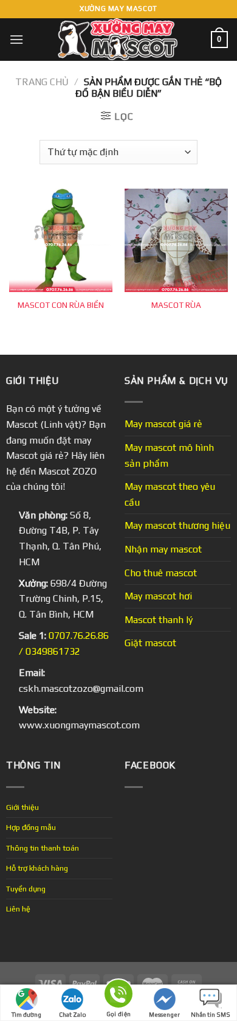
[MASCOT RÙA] (176, 240)
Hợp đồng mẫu (31, 827)
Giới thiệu (22, 807)
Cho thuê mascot (161, 573)
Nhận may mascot (163, 549)
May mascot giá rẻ (163, 424)
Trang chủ (42, 82)
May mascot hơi (158, 596)
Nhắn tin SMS (210, 1014)
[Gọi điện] (118, 995)
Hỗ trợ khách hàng (37, 868)
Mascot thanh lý (159, 619)
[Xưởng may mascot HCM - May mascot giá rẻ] (118, 39)
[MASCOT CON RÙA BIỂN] (60, 240)
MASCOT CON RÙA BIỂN (61, 305)
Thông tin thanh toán (42, 847)
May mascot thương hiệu (177, 525)
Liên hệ (18, 908)
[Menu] (16, 39)
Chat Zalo (72, 1014)
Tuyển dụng (26, 888)
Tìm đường (26, 1014)
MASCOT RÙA (176, 305)
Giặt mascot (150, 643)
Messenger (164, 1014)
